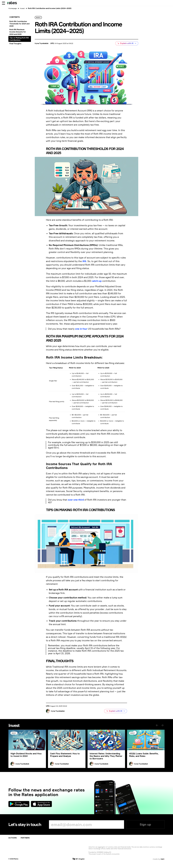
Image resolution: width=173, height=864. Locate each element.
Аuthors (12, 838)
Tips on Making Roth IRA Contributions (19, 39)
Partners (25, 838)
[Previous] (157, 725)
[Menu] (3, 3)
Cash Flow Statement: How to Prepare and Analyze (65, 754)
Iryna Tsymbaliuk (41, 43)
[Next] (162, 725)
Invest (22, 8)
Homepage (12, 8)
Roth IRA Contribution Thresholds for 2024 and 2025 (19, 23)
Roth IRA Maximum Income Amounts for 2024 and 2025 (17, 32)
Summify (109, 854)
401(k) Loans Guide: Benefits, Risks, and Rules (143, 754)
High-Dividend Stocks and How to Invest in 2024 (26, 754)
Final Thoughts (15, 44)
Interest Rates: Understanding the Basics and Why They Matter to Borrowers (106, 756)
